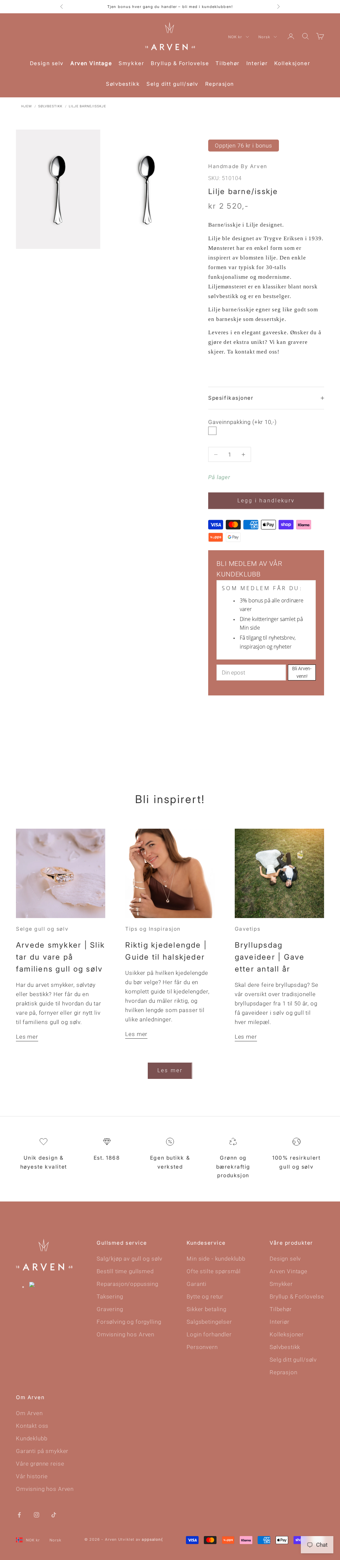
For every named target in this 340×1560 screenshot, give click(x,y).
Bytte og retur (205, 1296)
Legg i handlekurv (266, 500)
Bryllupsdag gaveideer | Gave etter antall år (270, 956)
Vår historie (32, 1476)
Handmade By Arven (237, 166)
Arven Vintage (91, 63)
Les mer (27, 1036)
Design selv (47, 63)
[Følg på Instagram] (36, 1514)
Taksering (110, 1296)
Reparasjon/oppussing (127, 1284)
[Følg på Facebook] (19, 1514)
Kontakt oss (32, 1425)
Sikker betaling (206, 1309)
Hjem (26, 106)
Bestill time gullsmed (125, 1271)
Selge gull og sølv (42, 929)
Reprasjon (219, 84)
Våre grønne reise (40, 1463)
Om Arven (29, 1413)
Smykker (131, 63)
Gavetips (247, 929)
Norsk (264, 37)
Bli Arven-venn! (301, 672)
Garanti (197, 1284)
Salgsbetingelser (209, 1321)
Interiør (257, 63)
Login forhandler (209, 1334)
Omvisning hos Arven (125, 1334)
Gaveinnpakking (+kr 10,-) (242, 422)
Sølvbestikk (123, 84)
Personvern (202, 1347)
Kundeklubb (31, 1438)
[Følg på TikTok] (53, 1514)
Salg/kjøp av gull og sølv (129, 1258)
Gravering (110, 1309)
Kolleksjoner (292, 63)
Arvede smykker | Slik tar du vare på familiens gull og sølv (60, 956)
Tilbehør (227, 63)
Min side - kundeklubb (216, 1258)
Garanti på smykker (42, 1451)
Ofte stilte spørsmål (214, 1271)
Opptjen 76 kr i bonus (243, 145)
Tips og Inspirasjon (153, 929)
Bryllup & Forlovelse (180, 63)
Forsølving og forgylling (129, 1321)
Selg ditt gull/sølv (172, 84)
